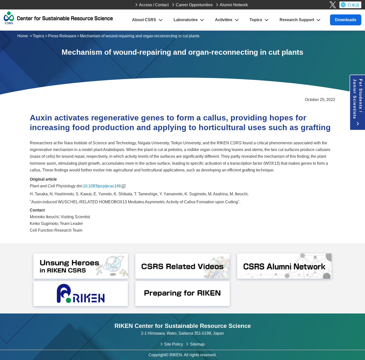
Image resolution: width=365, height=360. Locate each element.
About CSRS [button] (144, 20)
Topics (38, 36)
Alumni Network (234, 5)
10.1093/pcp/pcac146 (102, 186)
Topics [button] (256, 20)
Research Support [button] (297, 20)
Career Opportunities (194, 5)
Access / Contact (154, 5)
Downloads (345, 20)
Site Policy (173, 344)
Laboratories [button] (186, 20)
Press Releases (62, 36)
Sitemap (197, 344)
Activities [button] (223, 20)
